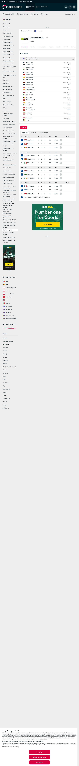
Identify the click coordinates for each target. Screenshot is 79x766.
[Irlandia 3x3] (25, 178)
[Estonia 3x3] (25, 190)
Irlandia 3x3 (30, 178)
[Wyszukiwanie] (66, 7)
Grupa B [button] (26, 152)
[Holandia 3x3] (25, 155)
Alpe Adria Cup (7, 89)
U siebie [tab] (33, 133)
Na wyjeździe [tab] (43, 133)
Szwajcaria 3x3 (31, 144)
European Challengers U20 (9, 67)
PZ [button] (56, 136)
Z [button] (41, 136)
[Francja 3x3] (25, 186)
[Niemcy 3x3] (25, 194)
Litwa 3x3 (30, 174)
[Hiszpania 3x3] (25, 159)
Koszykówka (27, 31)
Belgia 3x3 (30, 147)
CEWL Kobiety (7, 168)
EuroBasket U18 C (8, 55)
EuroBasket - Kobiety (9, 121)
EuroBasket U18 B (8, 51)
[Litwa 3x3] (25, 174)
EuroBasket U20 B (8, 45)
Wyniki (51, 47)
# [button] (21, 136)
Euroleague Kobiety (9, 124)
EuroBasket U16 (7, 58)
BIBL (4, 98)
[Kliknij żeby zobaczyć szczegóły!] (47, 63)
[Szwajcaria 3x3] (25, 144)
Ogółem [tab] (24, 133)
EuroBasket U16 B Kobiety (8, 157)
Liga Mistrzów (7, 33)
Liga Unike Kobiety (8, 177)
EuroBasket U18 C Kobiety (8, 149)
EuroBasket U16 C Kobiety (8, 161)
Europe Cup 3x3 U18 (9, 237)
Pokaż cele (39, 762)
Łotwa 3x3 (30, 171)
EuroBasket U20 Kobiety (10, 134)
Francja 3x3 (30, 186)
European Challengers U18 (9, 72)
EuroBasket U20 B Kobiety (8, 137)
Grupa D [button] (26, 182)
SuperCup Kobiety (8, 131)
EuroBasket (6, 24)
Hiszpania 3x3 (31, 159)
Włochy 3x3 (30, 163)
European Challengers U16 (9, 76)
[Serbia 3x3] (25, 140)
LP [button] (50, 136)
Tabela (65, 47)
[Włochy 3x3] (25, 163)
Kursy (33, 47)
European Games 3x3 (9, 222)
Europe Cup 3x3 (7, 230)
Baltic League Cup (8, 95)
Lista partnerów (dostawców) (10, 746)
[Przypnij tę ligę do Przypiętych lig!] (47, 37)
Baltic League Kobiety (9, 165)
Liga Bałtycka (7, 92)
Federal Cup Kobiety (9, 174)
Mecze (58, 47)
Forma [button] (67, 136)
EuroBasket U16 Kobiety (10, 153)
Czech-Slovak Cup (8, 105)
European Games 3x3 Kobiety (9, 226)
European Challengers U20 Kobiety (9, 187)
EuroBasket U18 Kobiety (10, 141)
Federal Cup (6, 111)
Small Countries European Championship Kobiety (9, 218)
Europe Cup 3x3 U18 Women (9, 241)
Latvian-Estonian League (8, 114)
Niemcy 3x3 (30, 193)
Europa (39, 31)
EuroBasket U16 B (8, 61)
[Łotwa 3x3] (25, 171)
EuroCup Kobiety (8, 128)
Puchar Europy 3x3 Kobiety (8, 234)
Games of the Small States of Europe (8, 200)
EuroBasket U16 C (8, 64)
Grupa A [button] (26, 136)
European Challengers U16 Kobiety (9, 195)
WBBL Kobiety (7, 183)
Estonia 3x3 (30, 190)
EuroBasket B (7, 39)
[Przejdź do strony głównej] (13, 7)
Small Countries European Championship (7, 211)
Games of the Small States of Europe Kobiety (8, 205)
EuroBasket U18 (7, 48)
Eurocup (5, 30)
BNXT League (7, 102)
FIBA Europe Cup (8, 36)
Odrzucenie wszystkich (39, 757)
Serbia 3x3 (30, 140)
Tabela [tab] (23, 127)
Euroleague (6, 27)
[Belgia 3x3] (25, 147)
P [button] (44, 136)
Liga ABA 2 (6, 83)
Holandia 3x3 (31, 155)
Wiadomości (42, 47)
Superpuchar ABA (8, 86)
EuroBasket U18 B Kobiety (8, 145)
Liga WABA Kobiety (9, 180)
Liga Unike (6, 118)
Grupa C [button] (26, 167)
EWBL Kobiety (7, 171)
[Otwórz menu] (74, 7)
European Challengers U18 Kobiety (9, 191)
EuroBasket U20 (7, 42)
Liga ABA (5, 80)
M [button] (38, 136)
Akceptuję (39, 752)
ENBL (4, 108)
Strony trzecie (43, 739)
